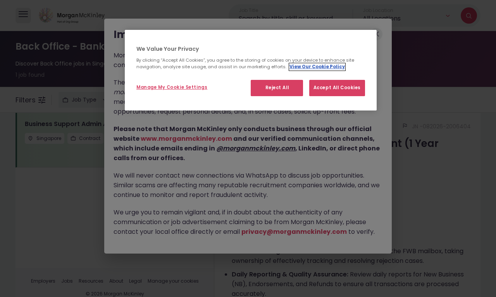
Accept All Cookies (337, 87)
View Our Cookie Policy (317, 66)
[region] (251, 70)
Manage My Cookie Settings (171, 87)
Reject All (277, 87)
